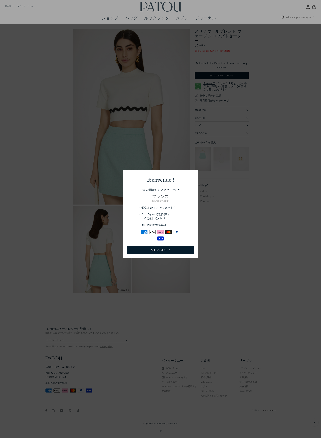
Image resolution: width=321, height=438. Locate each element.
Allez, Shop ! (160, 250)
